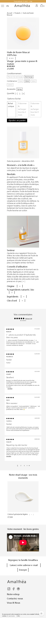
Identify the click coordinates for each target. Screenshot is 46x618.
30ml (27, 81)
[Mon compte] (37, 6)
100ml (10, 85)
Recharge (29, 77)
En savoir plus (11, 616)
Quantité (10, 93)
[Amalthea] (22, 6)
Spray (19, 89)
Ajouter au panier (17, 120)
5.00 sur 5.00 (28, 318)
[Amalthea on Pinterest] (18, 589)
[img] (10, 329)
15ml (21, 81)
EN (7, 6)
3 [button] (24, 465)
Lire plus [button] (10, 388)
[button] (11, 66)
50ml (34, 81)
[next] (38, 500)
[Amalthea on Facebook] (14, 589)
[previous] (7, 500)
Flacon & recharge (15, 77)
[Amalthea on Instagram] (8, 589)
